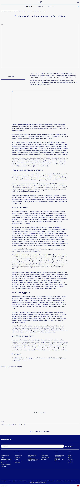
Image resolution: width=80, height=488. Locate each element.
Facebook (11, 424)
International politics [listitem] (9, 11)
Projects (16, 459)
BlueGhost (24, 480)
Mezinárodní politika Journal (32, 456)
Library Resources (45, 457)
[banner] (40, 2)
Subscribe (70, 446)
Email (3, 424)
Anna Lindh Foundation (6, 461)
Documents (3, 466)
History (2, 457)
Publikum (14, 480)
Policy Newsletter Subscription (18, 461)
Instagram (70, 461)
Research (17, 452)
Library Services (44, 455)
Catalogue (43, 459)
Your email (5, 446)
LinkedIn (70, 462)
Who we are (3, 452)
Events (51, 6)
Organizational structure (6, 459)
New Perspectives (32, 460)
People (29, 6)
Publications (17, 457)
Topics (40, 6)
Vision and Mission (5, 455)
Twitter (20, 424)
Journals (30, 452)
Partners (3, 462)
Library (42, 452)
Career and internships (6, 464)
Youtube (69, 455)
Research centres (18, 455)
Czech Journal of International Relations (33, 459)
